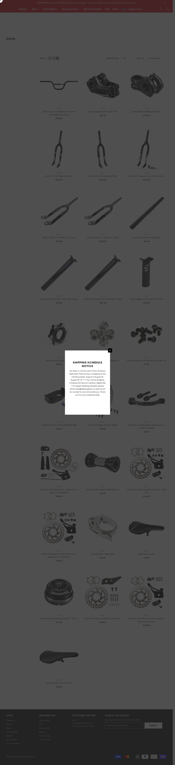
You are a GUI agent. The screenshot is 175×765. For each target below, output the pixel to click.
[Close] (110, 350)
